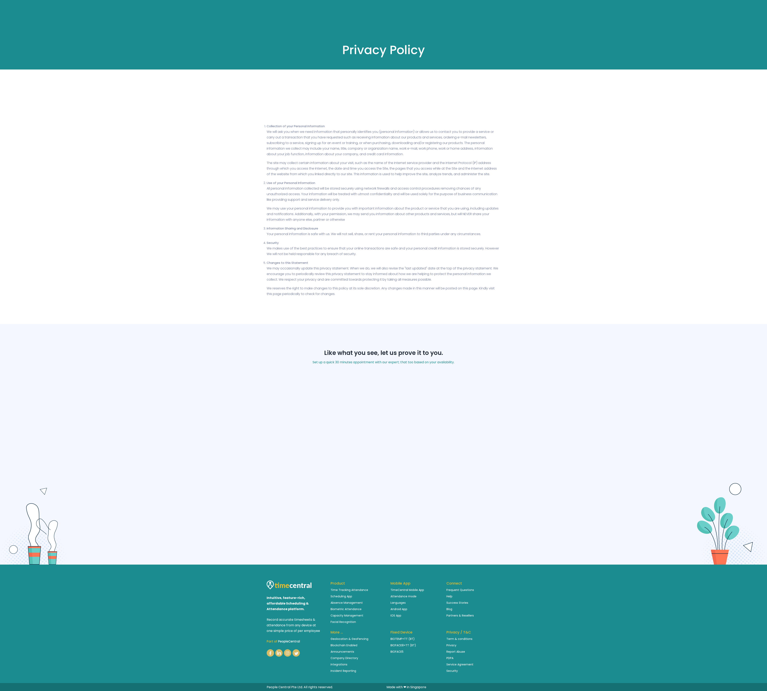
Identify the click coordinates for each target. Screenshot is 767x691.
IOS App (395, 616)
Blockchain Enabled (344, 645)
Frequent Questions (460, 590)
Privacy (451, 645)
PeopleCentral (289, 641)
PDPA (449, 658)
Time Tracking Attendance (349, 590)
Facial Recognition (343, 622)
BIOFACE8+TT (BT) (403, 645)
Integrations (339, 664)
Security (452, 671)
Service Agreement (459, 664)
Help (449, 596)
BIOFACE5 (396, 652)
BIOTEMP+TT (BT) (402, 639)
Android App (398, 609)
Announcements (342, 652)
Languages (398, 603)
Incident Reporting (343, 671)
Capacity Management (347, 616)
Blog (449, 609)
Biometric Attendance (346, 609)
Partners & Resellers (460, 616)
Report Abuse (455, 652)
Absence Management (347, 603)
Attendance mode (403, 596)
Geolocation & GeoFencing (349, 639)
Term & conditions (459, 639)
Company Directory (344, 658)
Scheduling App (341, 596)
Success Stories (457, 603)
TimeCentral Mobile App (407, 590)
